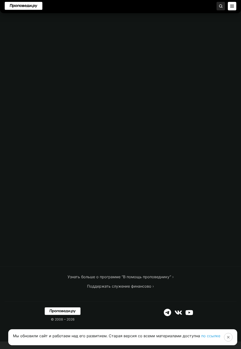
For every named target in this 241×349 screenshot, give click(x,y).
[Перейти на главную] (23, 6)
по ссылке (210, 335)
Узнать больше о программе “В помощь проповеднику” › (121, 276)
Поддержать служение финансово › (120, 286)
